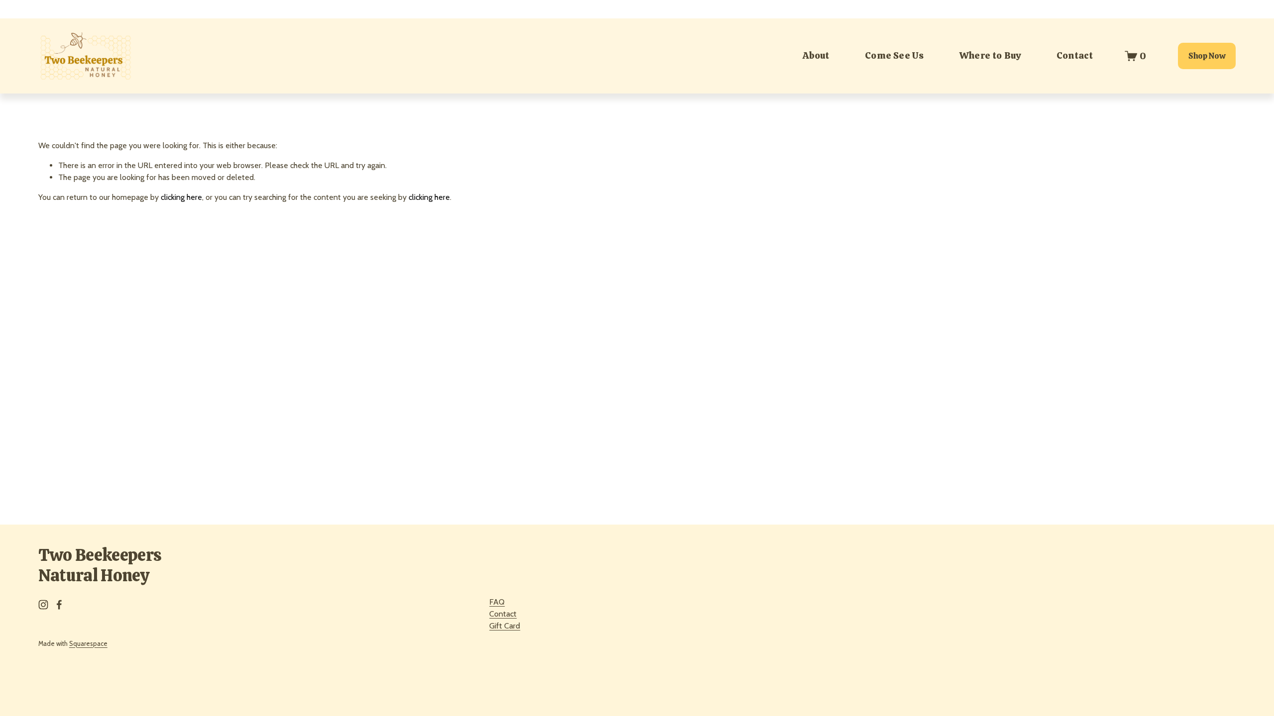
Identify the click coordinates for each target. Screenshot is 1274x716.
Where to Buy (990, 55)
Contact (1075, 55)
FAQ (497, 602)
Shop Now (1206, 56)
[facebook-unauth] (59, 605)
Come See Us (894, 55)
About (816, 55)
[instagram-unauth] (43, 605)
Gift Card (504, 625)
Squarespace (88, 643)
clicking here (181, 197)
